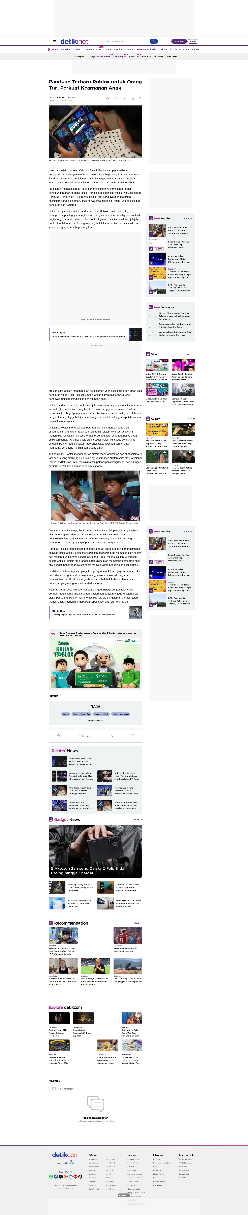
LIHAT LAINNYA (94, 721)
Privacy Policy (159, 1182)
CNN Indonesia (185, 1159)
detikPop (110, 1189)
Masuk (193, 41)
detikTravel (110, 1159)
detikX (109, 1174)
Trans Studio (132, 1182)
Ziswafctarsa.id (133, 1189)
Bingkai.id (131, 1185)
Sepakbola (93, 1182)
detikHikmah (111, 1185)
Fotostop (158, 56)
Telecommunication (147, 49)
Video (186, 49)
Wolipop (109, 1170)
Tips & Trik (166, 49)
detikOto (92, 1185)
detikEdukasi (94, 1163)
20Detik (109, 1178)
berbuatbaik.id (133, 1159)
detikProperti (94, 1189)
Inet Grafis (172, 56)
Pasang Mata (132, 1163)
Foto (177, 49)
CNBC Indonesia (185, 1163)
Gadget (78, 49)
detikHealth (111, 1167)
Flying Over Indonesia (136, 1193)
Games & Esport (94, 48)
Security (146, 56)
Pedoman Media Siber (162, 1163)
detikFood (110, 1163)
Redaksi (156, 1159)
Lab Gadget (120, 56)
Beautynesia (184, 1170)
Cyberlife (65, 49)
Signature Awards (134, 1174)
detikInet (92, 1170)
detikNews (93, 1159)
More (137, 819)
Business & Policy (113, 49)
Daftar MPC (179, 41)
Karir (155, 1167)
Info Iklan (156, 1178)
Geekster (134, 56)
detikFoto (110, 1182)
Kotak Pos (157, 1170)
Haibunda (183, 1167)
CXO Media (183, 1178)
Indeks (195, 49)
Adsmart (130, 1167)
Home (55, 49)
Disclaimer (157, 1185)
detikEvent (131, 1170)
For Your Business (134, 1196)
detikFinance (94, 1167)
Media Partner (159, 1174)
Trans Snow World (134, 1178)
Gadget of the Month (100, 56)
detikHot (92, 1174)
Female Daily (184, 1174)
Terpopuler (79, 56)
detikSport (93, 1178)
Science (129, 49)
